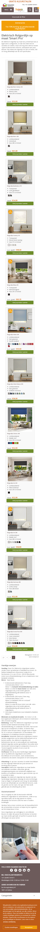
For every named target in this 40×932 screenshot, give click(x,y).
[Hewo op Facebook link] (11, 871)
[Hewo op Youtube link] (24, 871)
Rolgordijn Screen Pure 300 (14, 631)
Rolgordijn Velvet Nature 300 (15, 384)
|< (3, 657)
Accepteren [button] (29, 927)
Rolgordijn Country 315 (13, 235)
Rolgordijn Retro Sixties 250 (15, 87)
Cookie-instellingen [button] (11, 927)
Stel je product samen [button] (20, 104)
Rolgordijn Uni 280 (12, 532)
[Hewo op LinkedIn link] (28, 871)
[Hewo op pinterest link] (16, 871)
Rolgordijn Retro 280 (13, 136)
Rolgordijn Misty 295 (12, 285)
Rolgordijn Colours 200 (13, 433)
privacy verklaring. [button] (9, 921)
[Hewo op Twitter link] (20, 871)
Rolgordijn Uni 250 (12, 483)
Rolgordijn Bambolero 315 (14, 186)
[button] (38, 900)
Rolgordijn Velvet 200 (13, 334)
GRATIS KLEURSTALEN (20, 1)
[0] (35, 10)
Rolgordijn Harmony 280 (14, 582)
